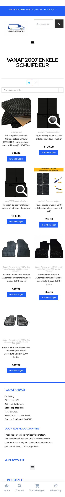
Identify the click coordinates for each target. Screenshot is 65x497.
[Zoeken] (59, 23)
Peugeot (12, 267)
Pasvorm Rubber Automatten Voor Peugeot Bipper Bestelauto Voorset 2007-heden (16, 352)
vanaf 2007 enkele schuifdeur (48, 132)
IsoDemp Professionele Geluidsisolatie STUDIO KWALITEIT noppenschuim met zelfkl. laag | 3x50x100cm (16, 140)
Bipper (5, 267)
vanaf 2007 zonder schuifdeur (20, 270)
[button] (32, 42)
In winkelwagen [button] (16, 159)
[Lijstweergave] (35, 82)
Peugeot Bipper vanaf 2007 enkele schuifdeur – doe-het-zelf (49, 208)
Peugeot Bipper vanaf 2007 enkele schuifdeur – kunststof (16, 206)
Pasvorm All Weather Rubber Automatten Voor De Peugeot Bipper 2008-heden (16, 277)
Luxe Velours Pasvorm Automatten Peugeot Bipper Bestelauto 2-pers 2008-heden (48, 279)
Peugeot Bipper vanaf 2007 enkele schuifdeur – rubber (49, 137)
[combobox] (43, 23)
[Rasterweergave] (29, 82)
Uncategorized (16, 132)
